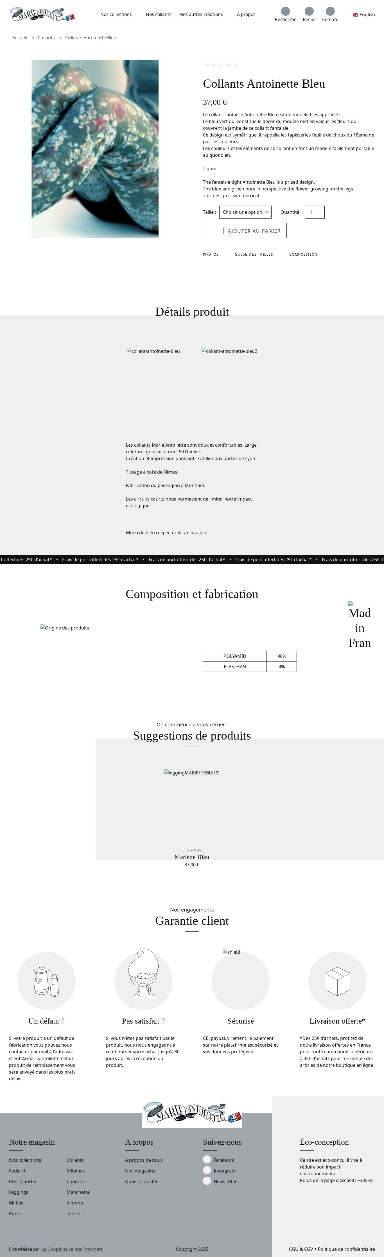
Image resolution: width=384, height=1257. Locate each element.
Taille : (209, 212)
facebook (224, 1160)
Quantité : (291, 212)
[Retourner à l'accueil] (42, 14)
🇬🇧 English (364, 15)
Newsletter (225, 1181)
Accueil (19, 38)
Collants (46, 38)
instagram (225, 1171)
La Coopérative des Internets (72, 1249)
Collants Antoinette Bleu (90, 38)
